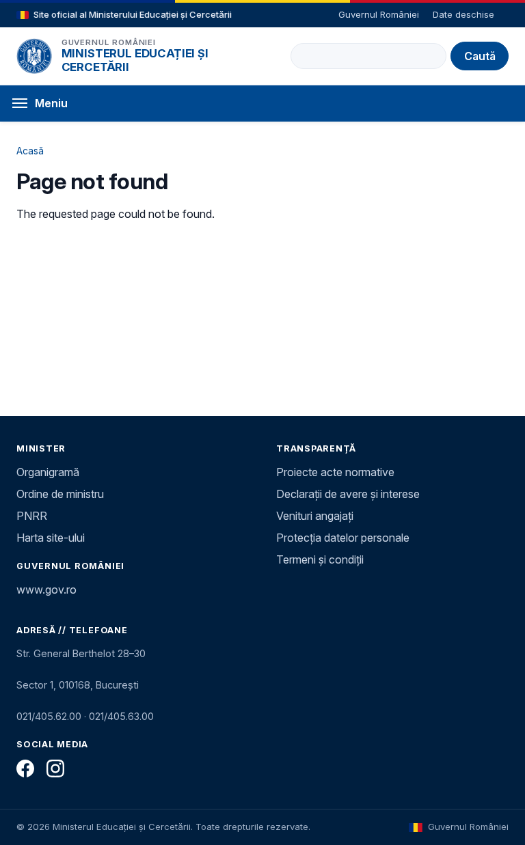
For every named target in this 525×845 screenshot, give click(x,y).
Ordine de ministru (60, 494)
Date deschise (463, 14)
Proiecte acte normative (335, 472)
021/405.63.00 (121, 716)
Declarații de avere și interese (348, 494)
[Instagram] (55, 768)
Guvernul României (378, 14)
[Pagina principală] (34, 56)
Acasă (30, 150)
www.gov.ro (46, 589)
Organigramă (47, 472)
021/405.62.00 (48, 716)
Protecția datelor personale (342, 537)
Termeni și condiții (320, 559)
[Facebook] (25, 768)
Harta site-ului (50, 537)
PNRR (31, 516)
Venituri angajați (314, 516)
